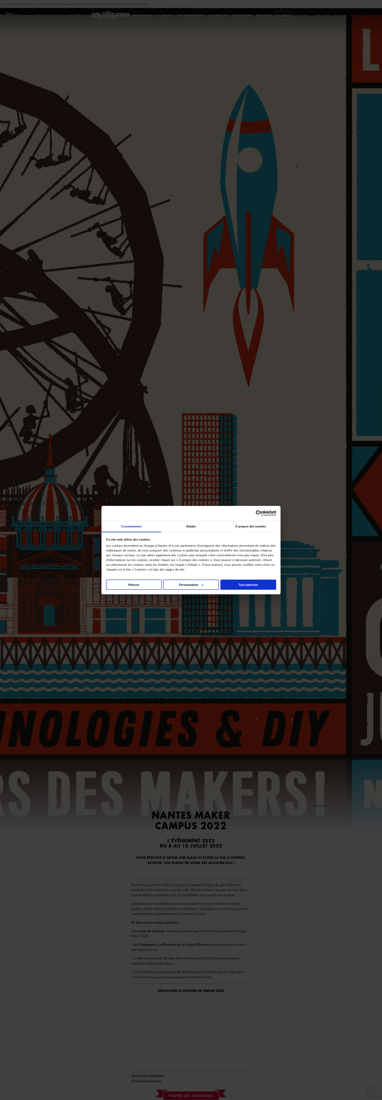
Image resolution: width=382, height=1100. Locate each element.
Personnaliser (188, 584)
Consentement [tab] (131, 526)
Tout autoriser (248, 584)
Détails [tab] (191, 526)
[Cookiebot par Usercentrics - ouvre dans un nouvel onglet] (258, 513)
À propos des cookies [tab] (250, 526)
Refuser (133, 584)
